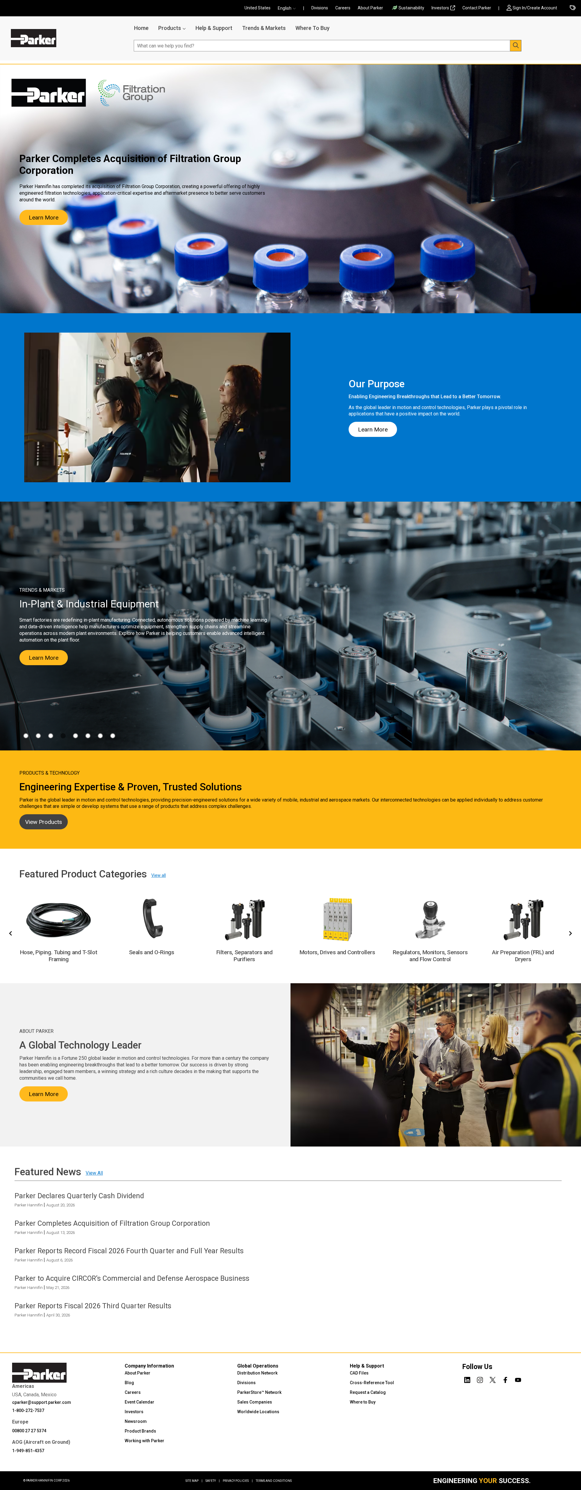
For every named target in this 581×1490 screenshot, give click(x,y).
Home (141, 28)
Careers (342, 7)
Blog (129, 1382)
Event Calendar (139, 1402)
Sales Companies (254, 1402)
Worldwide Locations (258, 1411)
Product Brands (140, 1431)
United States (258, 7)
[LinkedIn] (467, 1379)
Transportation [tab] (112, 735)
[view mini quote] (572, 8)
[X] (492, 1379)
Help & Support (213, 28)
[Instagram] (480, 1379)
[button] (289, 8)
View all (158, 875)
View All (94, 1173)
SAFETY (212, 1480)
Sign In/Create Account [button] (535, 7)
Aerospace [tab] (25, 735)
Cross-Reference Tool (372, 1382)
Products (169, 28)
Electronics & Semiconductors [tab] (38, 735)
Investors (440, 7)
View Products (43, 821)
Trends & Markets (264, 28)
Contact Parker (476, 7)
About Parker (370, 7)
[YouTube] (518, 1379)
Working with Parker (144, 1440)
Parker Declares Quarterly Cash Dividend (79, 1195)
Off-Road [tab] (87, 735)
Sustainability (411, 7)
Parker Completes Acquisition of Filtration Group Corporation (112, 1223)
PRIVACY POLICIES (238, 1480)
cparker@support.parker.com (41, 1402)
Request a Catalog (368, 1392)
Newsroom (136, 1421)
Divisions (319, 7)
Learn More (43, 217)
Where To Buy (312, 28)
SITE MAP (193, 1480)
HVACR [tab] (50, 735)
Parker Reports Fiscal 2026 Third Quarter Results (93, 1306)
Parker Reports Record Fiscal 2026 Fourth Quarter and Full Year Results (129, 1251)
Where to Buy (363, 1402)
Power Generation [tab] (100, 735)
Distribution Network (257, 1373)
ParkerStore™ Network (259, 1392)
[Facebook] (505, 1379)
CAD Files (359, 1373)
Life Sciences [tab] (75, 735)
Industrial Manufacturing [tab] (63, 735)
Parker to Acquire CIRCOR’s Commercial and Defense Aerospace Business (132, 1278)
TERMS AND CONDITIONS (274, 1480)
